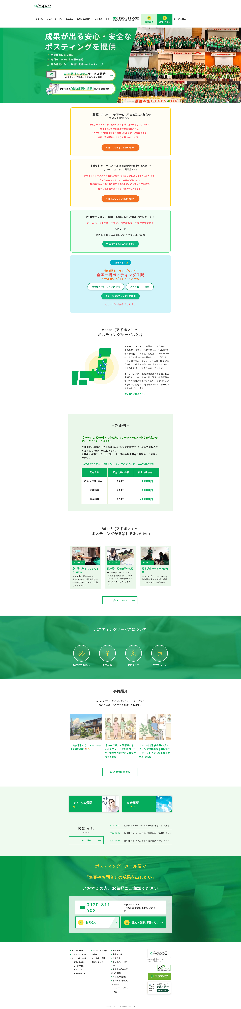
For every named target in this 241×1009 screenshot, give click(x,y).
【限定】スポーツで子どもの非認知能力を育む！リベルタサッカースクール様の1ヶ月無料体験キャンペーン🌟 (169, 841)
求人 (108, 19)
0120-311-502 (99, 907)
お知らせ (70, 19)
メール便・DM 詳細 (139, 286)
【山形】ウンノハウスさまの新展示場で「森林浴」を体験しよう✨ (151, 833)
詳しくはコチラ (120, 600)
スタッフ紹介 (97, 962)
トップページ (77, 950)
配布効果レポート (80, 973)
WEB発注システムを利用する (120, 244)
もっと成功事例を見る (120, 772)
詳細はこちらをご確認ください (120, 147)
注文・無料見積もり (144, 922)
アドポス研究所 (119, 977)
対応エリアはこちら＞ (135, 394)
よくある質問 (83, 804)
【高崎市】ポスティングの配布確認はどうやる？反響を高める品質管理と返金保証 (157, 825)
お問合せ (91, 922)
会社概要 (133, 804)
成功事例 (99, 19)
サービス (59, 19)
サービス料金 (180, 19)
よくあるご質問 (98, 958)
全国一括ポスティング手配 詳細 (120, 296)
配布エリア (78, 970)
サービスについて (79, 958)
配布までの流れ (79, 962)
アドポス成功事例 (99, 950)
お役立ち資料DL (84, 19)
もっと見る (86, 840)
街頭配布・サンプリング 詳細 (106, 286)
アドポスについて (44, 19)
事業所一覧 (117, 954)
